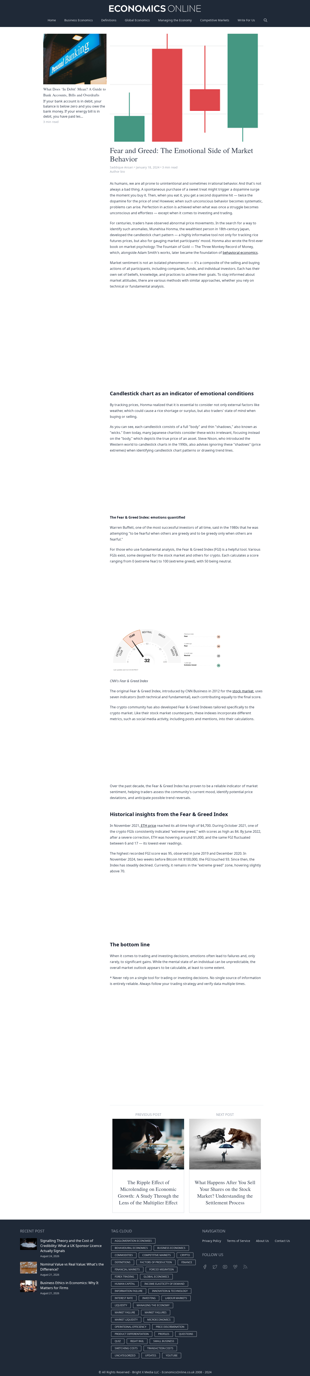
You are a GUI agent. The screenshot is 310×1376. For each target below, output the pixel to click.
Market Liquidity (126, 1319)
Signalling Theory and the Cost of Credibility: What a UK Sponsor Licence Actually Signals (71, 1245)
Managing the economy (153, 1305)
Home (52, 20)
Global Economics (137, 20)
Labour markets (176, 1298)
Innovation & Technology (170, 1291)
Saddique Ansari (121, 167)
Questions (186, 1334)
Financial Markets (127, 1269)
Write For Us (246, 20)
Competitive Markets (214, 20)
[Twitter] (215, 1267)
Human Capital (125, 1284)
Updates (150, 1355)
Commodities (124, 1255)
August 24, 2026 (49, 1256)
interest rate (124, 1298)
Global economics (156, 1276)
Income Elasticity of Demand (164, 1284)
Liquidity (121, 1305)
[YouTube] (225, 1267)
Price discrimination (170, 1327)
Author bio (117, 171)
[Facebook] (205, 1267)
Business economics (171, 1248)
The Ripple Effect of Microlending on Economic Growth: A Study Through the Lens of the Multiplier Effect (148, 1192)
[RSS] (245, 1267)
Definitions (108, 20)
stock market (242, 691)
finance (186, 1262)
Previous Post (148, 1114)
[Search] (265, 20)
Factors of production (156, 1262)
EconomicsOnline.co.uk (178, 1372)
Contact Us (282, 1241)
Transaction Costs (160, 1348)
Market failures (156, 1312)
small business (163, 1341)
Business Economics (78, 20)
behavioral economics (240, 252)
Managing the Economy (175, 20)
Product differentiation (132, 1334)
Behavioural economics (131, 1248)
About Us (262, 1241)
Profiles (163, 1334)
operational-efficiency (130, 1327)
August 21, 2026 (49, 1274)
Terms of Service (238, 1241)
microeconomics (159, 1319)
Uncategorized (125, 1355)
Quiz (118, 1341)
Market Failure (125, 1312)
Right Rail (137, 1341)
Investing (149, 1298)
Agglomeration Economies (133, 1241)
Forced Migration (161, 1269)
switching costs (126, 1348)
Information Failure (129, 1291)
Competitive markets (156, 1255)
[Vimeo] (235, 1267)
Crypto (185, 1255)
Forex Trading (124, 1276)
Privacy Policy (211, 1241)
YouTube (172, 1355)
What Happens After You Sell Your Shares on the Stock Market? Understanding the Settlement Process (225, 1192)
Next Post (225, 1114)
